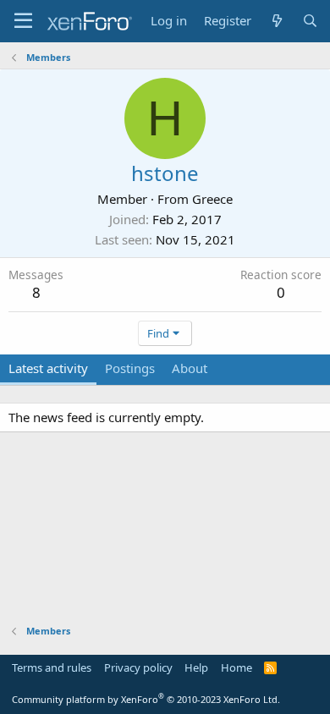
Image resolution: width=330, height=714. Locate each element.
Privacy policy (138, 667)
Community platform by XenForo (146, 699)
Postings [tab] (130, 368)
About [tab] (189, 368)
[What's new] (276, 20)
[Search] (310, 20)
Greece (212, 198)
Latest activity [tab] (48, 368)
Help (196, 667)
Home (236, 667)
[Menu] (23, 21)
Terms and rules (51, 667)
